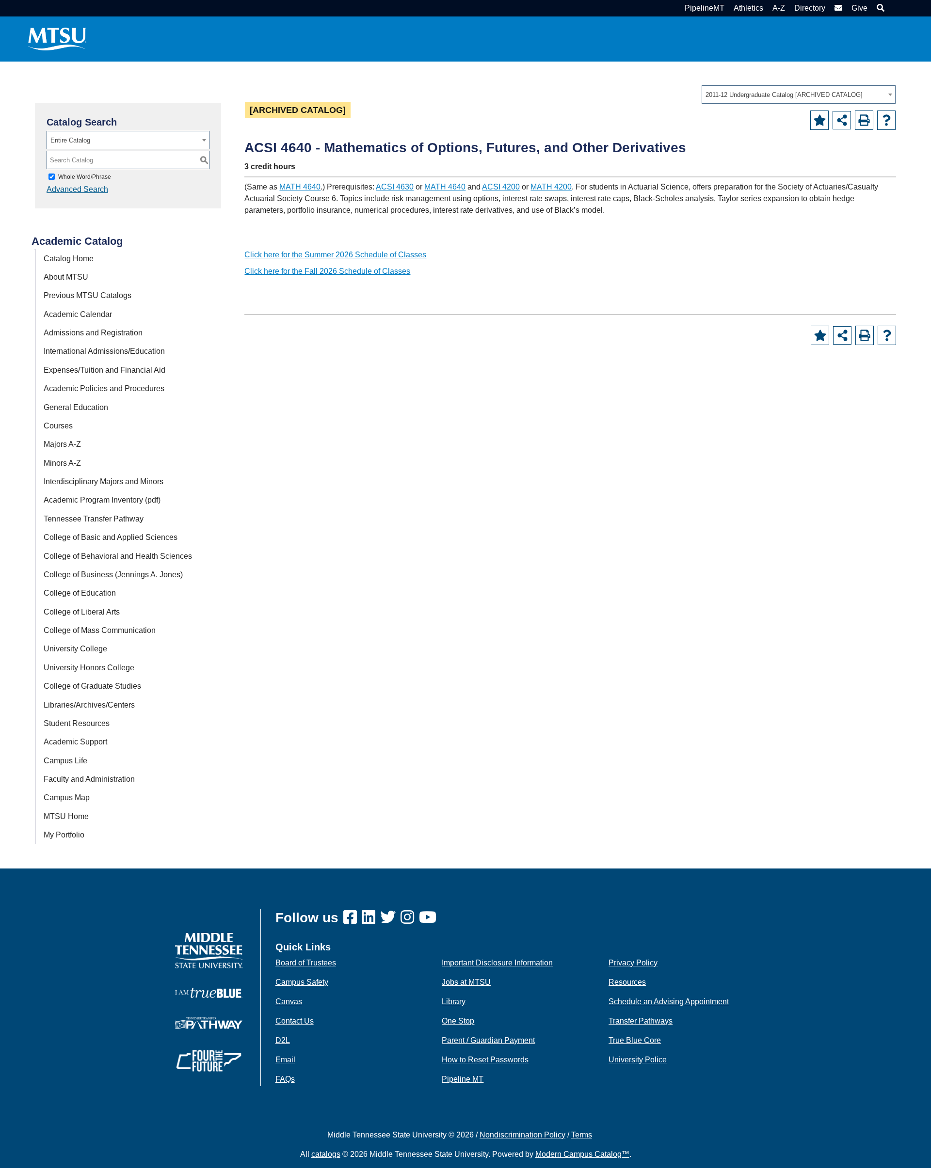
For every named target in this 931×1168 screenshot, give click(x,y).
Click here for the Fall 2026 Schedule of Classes (327, 271)
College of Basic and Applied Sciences (110, 537)
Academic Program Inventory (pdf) (102, 500)
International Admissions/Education (104, 351)
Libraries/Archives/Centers (89, 705)
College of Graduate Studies (92, 686)
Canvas (288, 1001)
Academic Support (75, 742)
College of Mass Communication (100, 630)
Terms (581, 1135)
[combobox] (799, 94)
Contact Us (294, 1021)
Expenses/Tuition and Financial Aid (104, 370)
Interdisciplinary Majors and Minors (103, 481)
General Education (76, 407)
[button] (879, 8)
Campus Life (65, 761)
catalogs (325, 1154)
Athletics (748, 8)
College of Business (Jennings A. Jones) (113, 574)
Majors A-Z (62, 444)
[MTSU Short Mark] (57, 38)
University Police (638, 1060)
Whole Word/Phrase (84, 177)
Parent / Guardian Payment (488, 1040)
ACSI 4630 (395, 187)
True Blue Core (635, 1040)
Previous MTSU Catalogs (87, 295)
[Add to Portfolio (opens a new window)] (819, 120)
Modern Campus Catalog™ (582, 1154)
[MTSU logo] (209, 950)
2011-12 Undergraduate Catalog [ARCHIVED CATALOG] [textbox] (784, 94)
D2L (282, 1040)
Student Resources (77, 723)
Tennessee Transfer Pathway (94, 519)
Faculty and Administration (89, 779)
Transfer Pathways (641, 1021)
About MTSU (66, 277)
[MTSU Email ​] (837, 8)
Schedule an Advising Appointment (669, 1001)
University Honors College (89, 667)
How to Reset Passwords (485, 1060)
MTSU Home (66, 816)
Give (859, 8)
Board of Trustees (305, 963)
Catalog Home (69, 258)
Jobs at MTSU (466, 982)
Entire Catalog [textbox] (70, 140)
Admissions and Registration (93, 333)
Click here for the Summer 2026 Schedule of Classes (335, 255)
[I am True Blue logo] (209, 992)
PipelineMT (704, 8)
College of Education (80, 593)
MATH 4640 (300, 187)
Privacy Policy (633, 963)
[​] (352, 917)
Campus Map (67, 797)
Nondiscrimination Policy (522, 1135)
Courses (58, 426)
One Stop (458, 1021)
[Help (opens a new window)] (886, 120)
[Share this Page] (842, 120)
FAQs (285, 1079)
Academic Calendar (78, 314)
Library (454, 1001)
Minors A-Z (62, 463)
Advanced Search (77, 189)
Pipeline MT (462, 1079)
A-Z (778, 8)
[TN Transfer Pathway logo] (209, 1022)
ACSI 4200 (501, 187)
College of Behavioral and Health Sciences (118, 556)
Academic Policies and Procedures (104, 388)
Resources (627, 982)
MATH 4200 (551, 187)
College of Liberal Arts (82, 612)
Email (285, 1060)
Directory (809, 8)
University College (75, 649)
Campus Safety (301, 982)
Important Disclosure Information (497, 963)
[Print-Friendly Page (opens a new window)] (864, 120)
